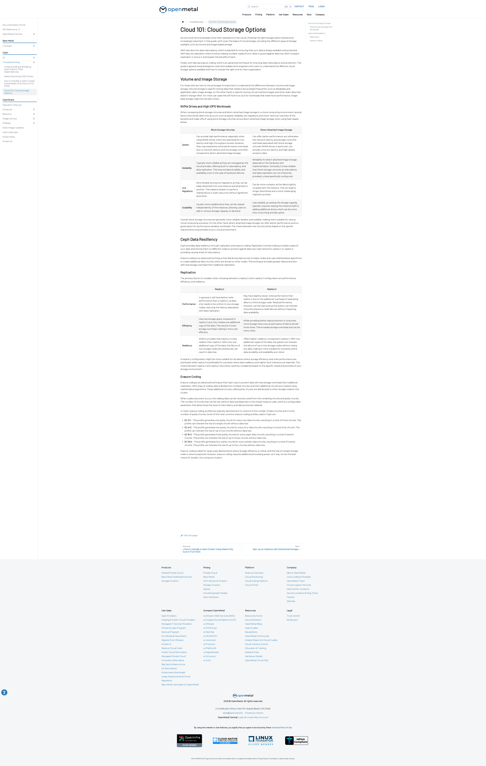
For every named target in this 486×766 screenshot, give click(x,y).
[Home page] (182, 22)
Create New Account (257, 717)
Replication (314, 37)
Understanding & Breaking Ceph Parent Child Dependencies (17, 69)
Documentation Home (14, 25)
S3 (4, 57)
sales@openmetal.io (233, 713)
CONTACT (299, 6)
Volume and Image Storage (319, 23)
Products (246, 14)
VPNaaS (7, 123)
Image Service (10, 118)
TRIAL (311, 6)
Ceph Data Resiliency (316, 33)
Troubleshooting (11, 62)
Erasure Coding (316, 41)
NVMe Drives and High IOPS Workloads (321, 28)
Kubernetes (9, 137)
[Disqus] (241, 495)
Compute (7, 109)
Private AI (7, 141)
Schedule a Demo (254, 713)
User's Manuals (10, 132)
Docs (309, 14)
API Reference (12, 30)
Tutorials (7, 46)
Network (7, 114)
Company (320, 14)
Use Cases (284, 14)
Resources (298, 14)
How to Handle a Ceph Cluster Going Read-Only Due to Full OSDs (19, 83)
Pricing (258, 14)
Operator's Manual (12, 105)
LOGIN (321, 6)
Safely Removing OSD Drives (18, 76)
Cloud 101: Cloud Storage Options (16, 91)
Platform (270, 14)
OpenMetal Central (12, 34)
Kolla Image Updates (13, 127)
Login (241, 717)
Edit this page (190, 535)
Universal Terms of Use (282, 727)
